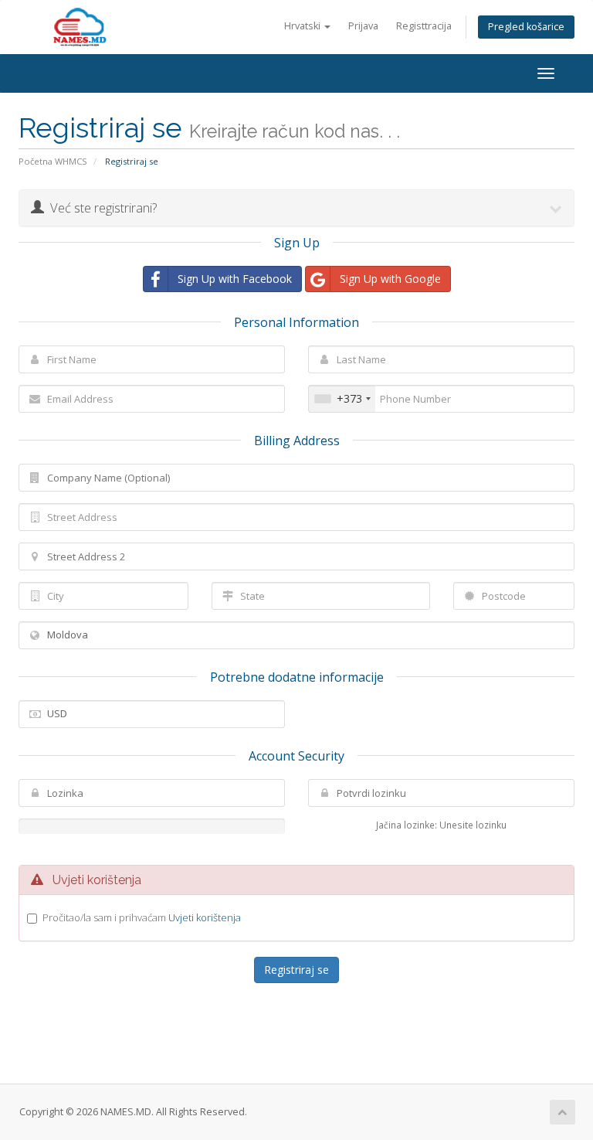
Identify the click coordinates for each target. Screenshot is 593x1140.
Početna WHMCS (53, 161)
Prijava (363, 25)
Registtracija (424, 25)
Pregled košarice (526, 26)
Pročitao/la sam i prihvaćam (141, 917)
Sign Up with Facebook (235, 278)
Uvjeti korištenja (204, 917)
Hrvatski (303, 25)
